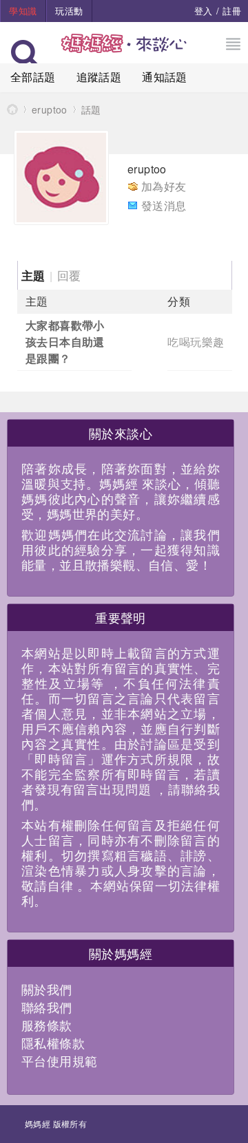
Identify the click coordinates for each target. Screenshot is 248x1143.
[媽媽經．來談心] (124, 50)
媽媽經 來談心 (12, 109)
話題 (91, 109)
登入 (203, 10)
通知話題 (164, 77)
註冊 (232, 10)
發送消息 (164, 205)
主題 (33, 275)
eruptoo (50, 109)
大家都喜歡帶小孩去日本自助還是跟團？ (65, 341)
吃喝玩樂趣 (195, 342)
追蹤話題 (99, 77)
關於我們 (46, 989)
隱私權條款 (53, 1042)
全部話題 (33, 77)
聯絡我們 (46, 1007)
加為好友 (164, 186)
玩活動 (69, 10)
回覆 (69, 275)
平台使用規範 (59, 1060)
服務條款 (46, 1025)
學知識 (23, 10)
